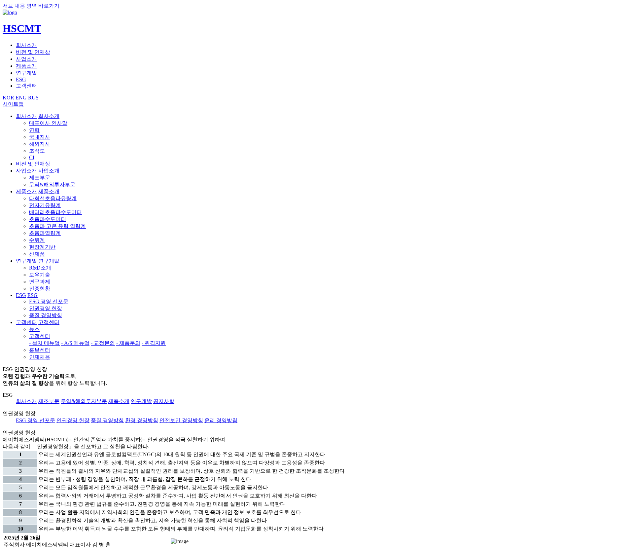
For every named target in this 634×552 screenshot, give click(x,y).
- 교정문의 (103, 343)
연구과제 (39, 281)
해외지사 (39, 144)
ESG (21, 79)
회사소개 (26, 45)
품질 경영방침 (45, 315)
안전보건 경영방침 (181, 420)
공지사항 (163, 401)
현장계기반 (42, 247)
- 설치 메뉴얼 (44, 343)
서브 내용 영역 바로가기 (31, 6)
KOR (8, 97)
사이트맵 (13, 104)
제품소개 (26, 66)
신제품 (37, 254)
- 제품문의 (128, 343)
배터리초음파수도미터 (55, 212)
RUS (33, 97)
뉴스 (34, 329)
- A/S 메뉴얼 (75, 343)
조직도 (37, 151)
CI (31, 157)
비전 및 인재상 (33, 52)
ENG (21, 97)
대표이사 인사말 (48, 123)
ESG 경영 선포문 (48, 301)
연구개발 (26, 73)
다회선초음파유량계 (53, 198)
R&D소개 (40, 268)
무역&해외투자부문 (52, 184)
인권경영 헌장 (45, 308)
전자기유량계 (45, 205)
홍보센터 (39, 350)
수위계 (37, 240)
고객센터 (26, 86)
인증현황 (39, 288)
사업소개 (26, 59)
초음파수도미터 (47, 219)
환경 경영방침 (141, 420)
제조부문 (39, 177)
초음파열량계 (45, 233)
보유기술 (39, 274)
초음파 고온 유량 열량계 (57, 226)
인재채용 (39, 357)
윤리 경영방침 (220, 420)
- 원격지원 (154, 343)
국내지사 (39, 137)
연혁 (34, 130)
